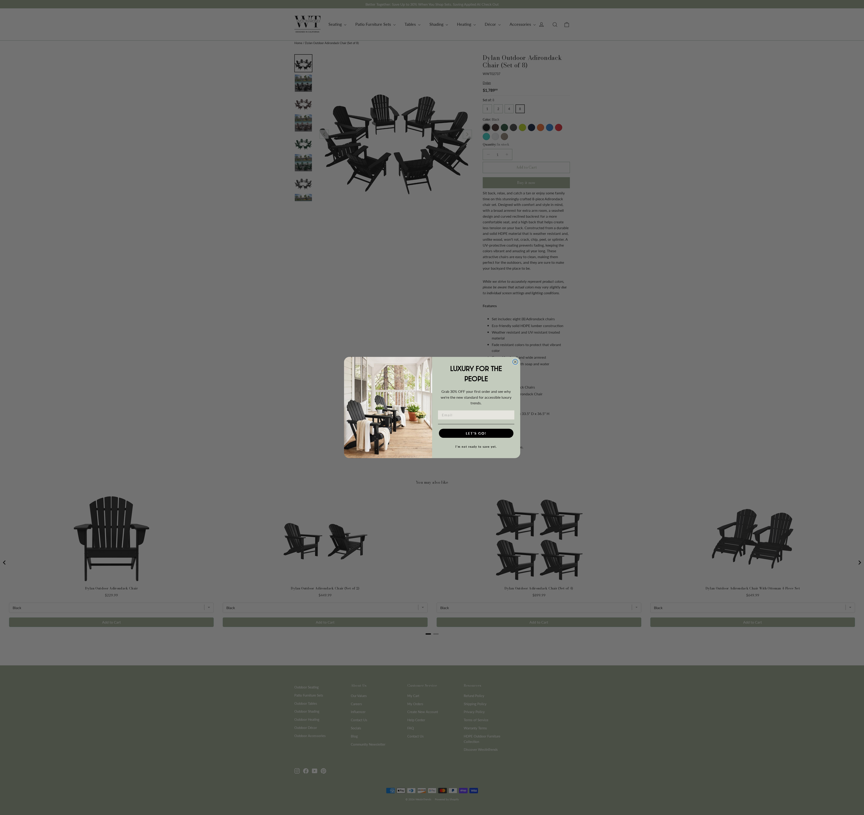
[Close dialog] (515, 362)
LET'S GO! (476, 433)
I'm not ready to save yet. (476, 447)
